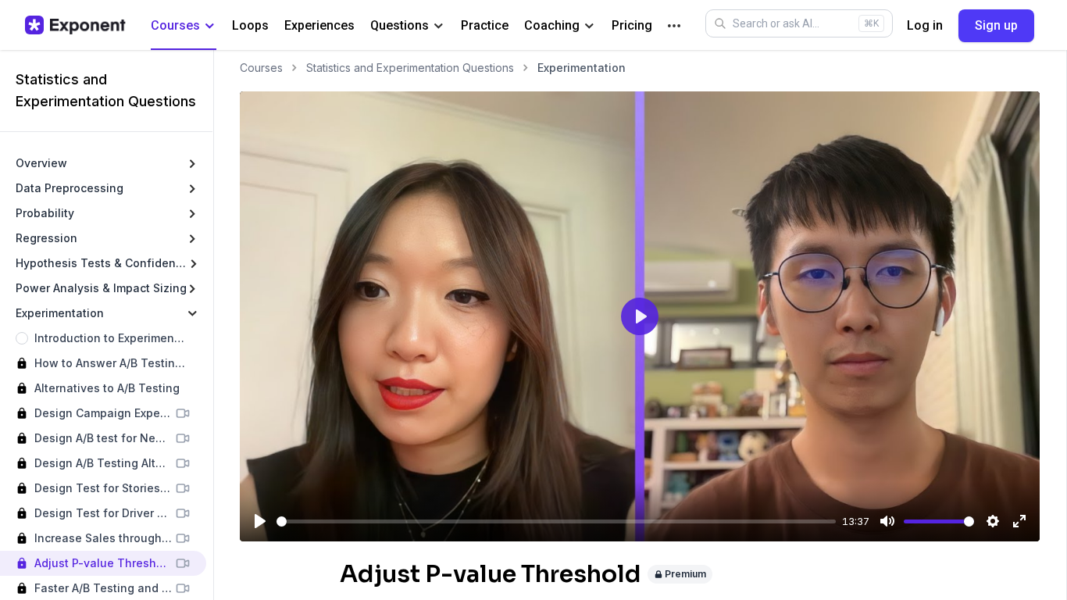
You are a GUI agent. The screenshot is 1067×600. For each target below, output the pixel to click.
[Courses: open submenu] (209, 26)
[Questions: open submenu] (438, 26)
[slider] (556, 521)
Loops (250, 25)
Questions (399, 25)
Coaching (552, 25)
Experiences (319, 25)
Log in (925, 25)
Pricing (632, 25)
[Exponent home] (75, 25)
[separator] (213, 325)
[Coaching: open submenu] (589, 26)
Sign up (996, 25)
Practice (485, 25)
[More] (674, 25)
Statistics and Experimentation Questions (410, 67)
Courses (175, 25)
